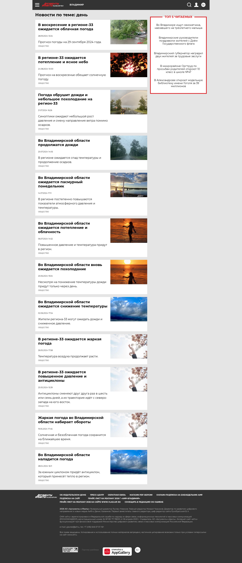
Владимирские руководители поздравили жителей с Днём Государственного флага (178, 40)
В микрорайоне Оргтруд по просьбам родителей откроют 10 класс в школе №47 (178, 69)
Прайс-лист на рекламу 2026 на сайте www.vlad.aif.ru (90, 502)
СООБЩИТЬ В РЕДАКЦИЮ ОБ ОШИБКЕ (144, 502)
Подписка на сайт (70, 498)
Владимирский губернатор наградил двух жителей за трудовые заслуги (178, 55)
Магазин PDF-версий (141, 495)
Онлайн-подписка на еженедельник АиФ (179, 495)
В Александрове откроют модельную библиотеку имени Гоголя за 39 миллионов (178, 83)
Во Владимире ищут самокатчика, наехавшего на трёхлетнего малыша (178, 27)
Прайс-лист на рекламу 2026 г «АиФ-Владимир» (114, 498)
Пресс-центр (97, 495)
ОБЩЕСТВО (43, 46)
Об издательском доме (73, 495)
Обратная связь (117, 495)
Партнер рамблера (90, 550)
